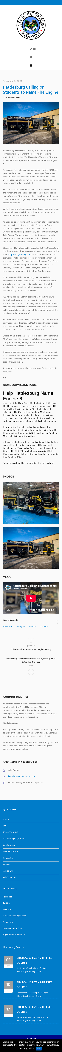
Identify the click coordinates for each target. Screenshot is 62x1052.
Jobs (5, 826)
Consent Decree (10, 851)
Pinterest (44, 626)
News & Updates (12, 97)
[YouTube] (34, 49)
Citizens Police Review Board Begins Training (31, 649)
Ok (38, 1049)
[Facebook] (27, 49)
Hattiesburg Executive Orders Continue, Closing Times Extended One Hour (31, 660)
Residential (8, 858)
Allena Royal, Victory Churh (29, 971)
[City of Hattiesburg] (31, 25)
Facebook (7, 626)
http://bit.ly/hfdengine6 (19, 254)
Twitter (32, 626)
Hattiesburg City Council (14, 839)
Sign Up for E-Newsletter (14, 934)
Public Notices (9, 877)
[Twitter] (31, 49)
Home (6, 819)
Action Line (8, 871)
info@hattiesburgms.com (14, 916)
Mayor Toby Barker (11, 832)
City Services (9, 845)
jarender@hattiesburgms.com (21, 776)
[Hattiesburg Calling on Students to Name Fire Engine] (31, 123)
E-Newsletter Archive (12, 928)
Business (6, 864)
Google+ (21, 626)
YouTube (7, 909)
